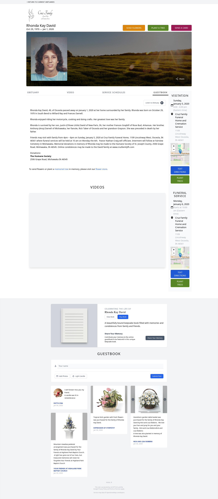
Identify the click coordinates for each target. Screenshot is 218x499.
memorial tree (61, 169)
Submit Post (156, 376)
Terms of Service (115, 489)
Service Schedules (113, 92)
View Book (110, 317)
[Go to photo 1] (148, 411)
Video (70, 92)
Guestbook (160, 92)
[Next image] (165, 399)
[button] (180, 151)
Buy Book (122, 317)
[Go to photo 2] (149, 411)
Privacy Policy (102, 489)
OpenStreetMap (111, 493)
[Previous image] (133, 399)
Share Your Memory (154, 338)
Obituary (33, 92)
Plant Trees (180, 179)
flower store (101, 169)
